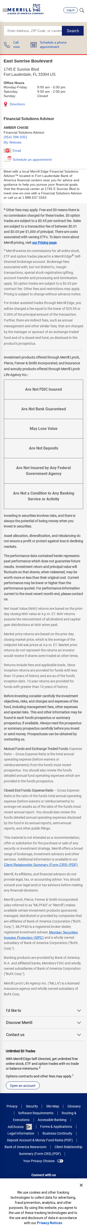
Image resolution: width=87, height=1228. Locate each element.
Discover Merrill (19, 1022)
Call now (16, 45)
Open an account (23, 1086)
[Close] (81, 1185)
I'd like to (13, 1010)
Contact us (15, 1034)
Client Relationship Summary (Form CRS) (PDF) (41, 865)
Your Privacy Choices (39, 1161)
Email (17, 151)
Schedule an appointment (32, 159)
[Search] (82, 10)
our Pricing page (44, 242)
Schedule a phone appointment (53, 45)
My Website (13, 142)
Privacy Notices (49, 1223)
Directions (17, 104)
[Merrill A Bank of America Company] (25, 9)
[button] (5, 10)
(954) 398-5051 (16, 137)
